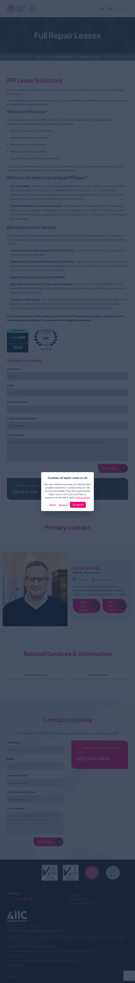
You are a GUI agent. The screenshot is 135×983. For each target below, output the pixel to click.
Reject (52, 504)
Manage (63, 504)
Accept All (78, 504)
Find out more (82, 497)
